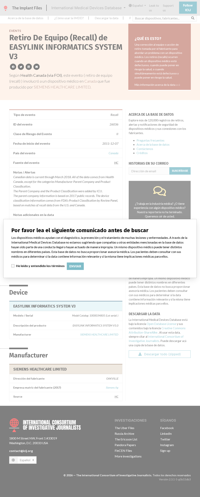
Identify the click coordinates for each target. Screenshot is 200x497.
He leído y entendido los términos (40, 266)
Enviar (75, 266)
